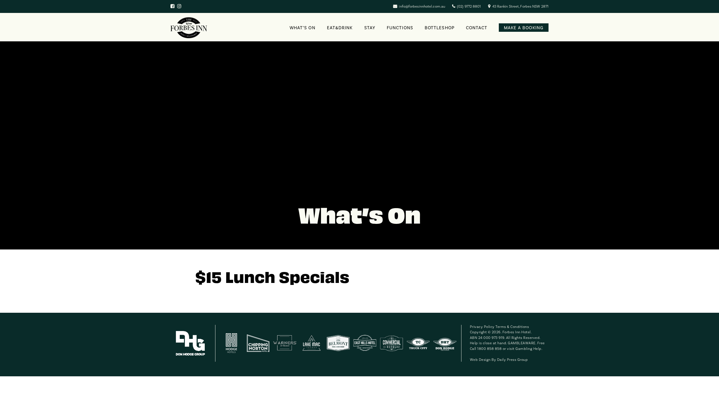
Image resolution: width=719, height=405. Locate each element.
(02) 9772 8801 (469, 6)
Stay (369, 27)
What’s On (302, 27)
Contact (477, 27)
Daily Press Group (512, 359)
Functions (400, 27)
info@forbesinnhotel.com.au (422, 6)
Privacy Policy (482, 327)
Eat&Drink (340, 27)
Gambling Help (528, 348)
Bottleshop (439, 27)
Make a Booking (523, 27)
